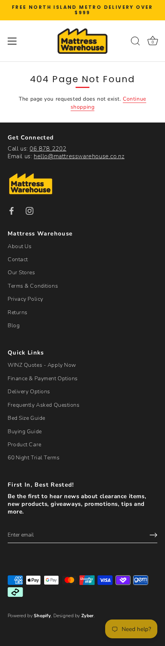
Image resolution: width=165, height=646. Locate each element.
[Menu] (12, 41)
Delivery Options (29, 391)
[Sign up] (153, 535)
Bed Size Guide (26, 418)
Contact (18, 259)
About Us (19, 246)
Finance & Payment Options (43, 378)
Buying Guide (25, 431)
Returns (18, 312)
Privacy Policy (25, 299)
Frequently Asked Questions (44, 405)
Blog (14, 325)
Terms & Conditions (33, 286)
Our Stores (21, 272)
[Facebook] (11, 210)
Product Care (24, 444)
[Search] (135, 42)
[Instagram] (29, 210)
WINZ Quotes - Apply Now (42, 365)
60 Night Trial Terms (33, 457)
